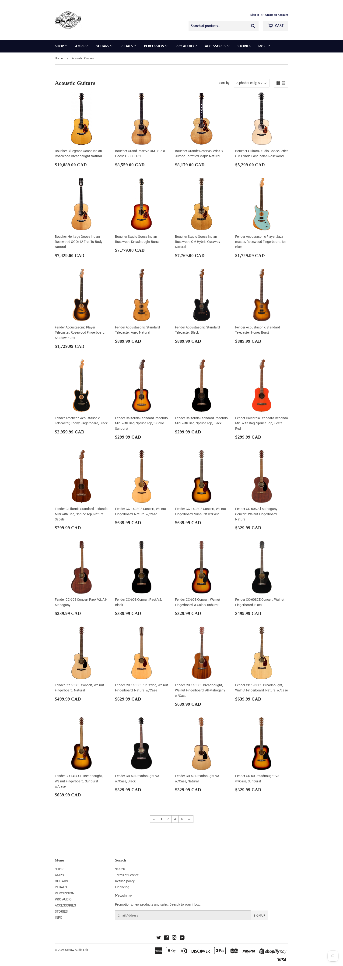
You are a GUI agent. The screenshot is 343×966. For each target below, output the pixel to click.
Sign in (254, 15)
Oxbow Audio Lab (76, 950)
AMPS (80, 46)
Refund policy (125, 881)
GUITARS (103, 46)
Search (120, 869)
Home (59, 58)
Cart (279, 26)
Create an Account (276, 15)
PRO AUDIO (184, 46)
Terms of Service (127, 875)
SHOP (60, 46)
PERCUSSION (154, 46)
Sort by (224, 83)
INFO (58, 917)
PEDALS (126, 46)
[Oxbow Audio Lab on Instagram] (174, 938)
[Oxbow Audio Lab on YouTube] (182, 938)
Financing (122, 887)
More (262, 46)
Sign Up (259, 915)
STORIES (244, 46)
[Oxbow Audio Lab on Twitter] (158, 938)
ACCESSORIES (216, 46)
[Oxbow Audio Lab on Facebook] (166, 938)
